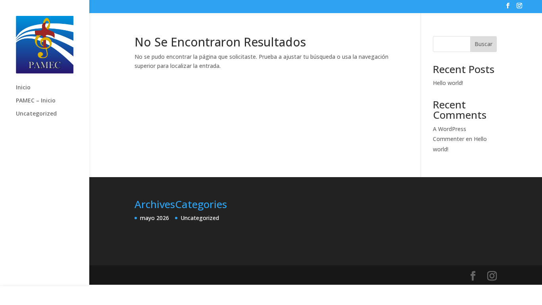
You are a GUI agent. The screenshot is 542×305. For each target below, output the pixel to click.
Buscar (483, 44)
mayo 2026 (154, 218)
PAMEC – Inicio (36, 101)
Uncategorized (36, 114)
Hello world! (448, 83)
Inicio (23, 88)
